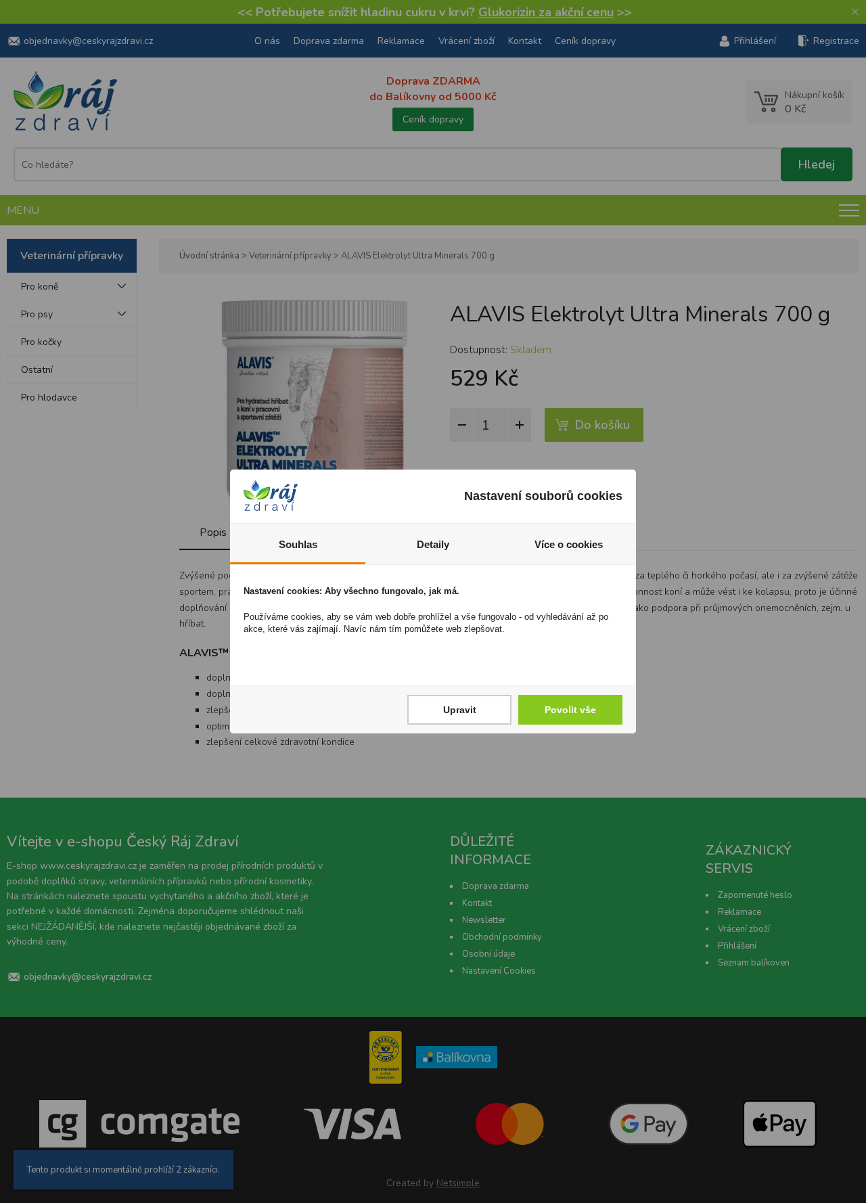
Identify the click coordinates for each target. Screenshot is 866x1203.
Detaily (433, 544)
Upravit (459, 709)
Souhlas (298, 544)
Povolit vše (570, 709)
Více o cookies (568, 544)
